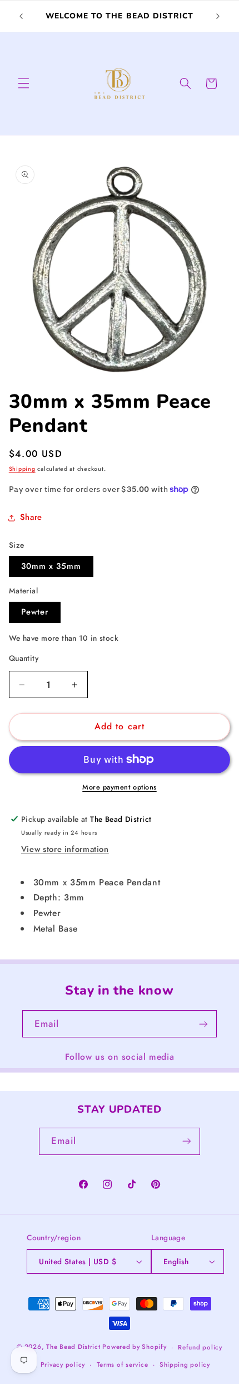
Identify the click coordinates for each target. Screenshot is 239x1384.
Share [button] (31, 517)
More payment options (119, 787)
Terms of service (122, 1364)
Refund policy (200, 1347)
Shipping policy (185, 1364)
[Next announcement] (218, 16)
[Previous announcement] (21, 16)
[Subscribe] (203, 1023)
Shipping (22, 469)
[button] (23, 83)
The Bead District (73, 1347)
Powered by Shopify (134, 1347)
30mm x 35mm (51, 566)
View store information (65, 849)
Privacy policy (63, 1364)
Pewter (34, 612)
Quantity (23, 658)
